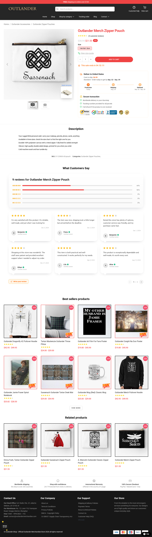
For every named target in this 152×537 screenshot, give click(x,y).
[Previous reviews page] (130, 282)
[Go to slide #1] (32, 105)
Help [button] (147, 534)
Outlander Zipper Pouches (44, 24)
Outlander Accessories (21, 24)
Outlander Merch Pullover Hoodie (128, 392)
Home (6, 24)
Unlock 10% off (5, 526)
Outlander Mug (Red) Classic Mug (92, 392)
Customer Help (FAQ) (86, 516)
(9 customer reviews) (96, 36)
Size (79, 45)
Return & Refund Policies (87, 510)
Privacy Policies (47, 510)
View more (76, 408)
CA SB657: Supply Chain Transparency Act (56, 516)
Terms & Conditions (48, 506)
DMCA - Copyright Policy (50, 513)
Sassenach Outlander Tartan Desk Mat (57, 392)
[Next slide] (70, 64)
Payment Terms (84, 506)
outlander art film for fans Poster (92, 341)
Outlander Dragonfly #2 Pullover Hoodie (20, 341)
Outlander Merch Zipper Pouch (127, 460)
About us (44, 503)
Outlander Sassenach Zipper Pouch (55, 460)
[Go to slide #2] (45, 105)
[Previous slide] (7, 64)
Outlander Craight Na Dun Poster (128, 341)
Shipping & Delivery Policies (88, 503)
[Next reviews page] (141, 282)
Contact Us (82, 513)
